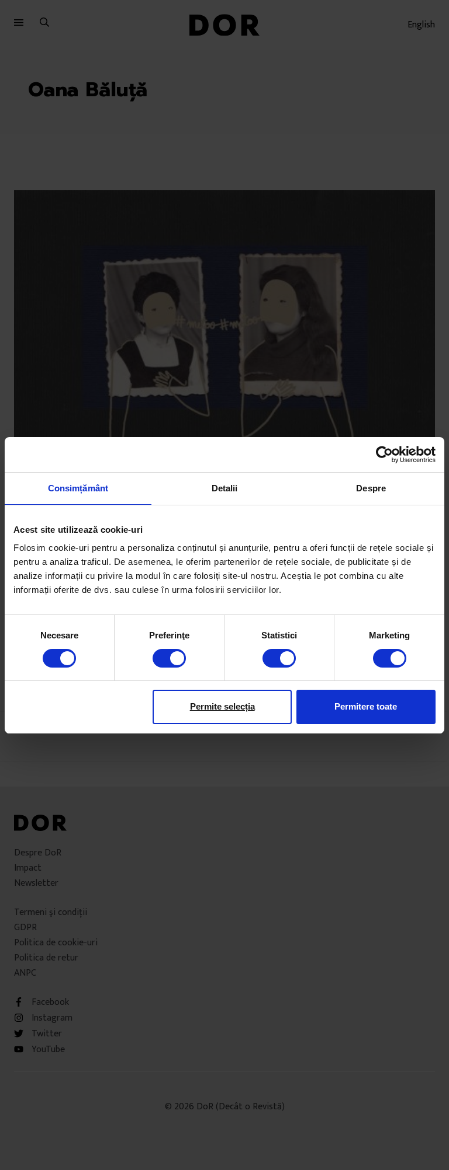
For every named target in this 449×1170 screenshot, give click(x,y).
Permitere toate (365, 706)
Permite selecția (222, 706)
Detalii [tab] (225, 488)
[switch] (169, 658)
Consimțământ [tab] (78, 488)
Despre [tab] (371, 488)
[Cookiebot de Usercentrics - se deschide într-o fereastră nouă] (384, 454)
